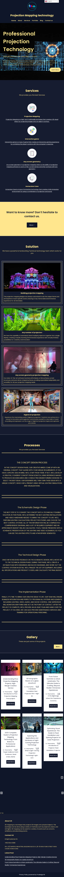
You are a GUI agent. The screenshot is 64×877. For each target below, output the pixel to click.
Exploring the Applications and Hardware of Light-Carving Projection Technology (32, 740)
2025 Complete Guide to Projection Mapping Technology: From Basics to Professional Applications (11, 739)
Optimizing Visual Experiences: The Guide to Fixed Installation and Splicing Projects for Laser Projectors (53, 734)
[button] (1, 793)
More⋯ (32, 225)
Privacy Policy (23, 875)
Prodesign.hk (41, 875)
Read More (10, 704)
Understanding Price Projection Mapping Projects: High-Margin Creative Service (10, 683)
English (49, 1)
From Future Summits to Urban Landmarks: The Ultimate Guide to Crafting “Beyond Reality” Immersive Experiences (53, 683)
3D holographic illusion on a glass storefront (32, 681)
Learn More (55, 70)
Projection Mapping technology (32, 15)
